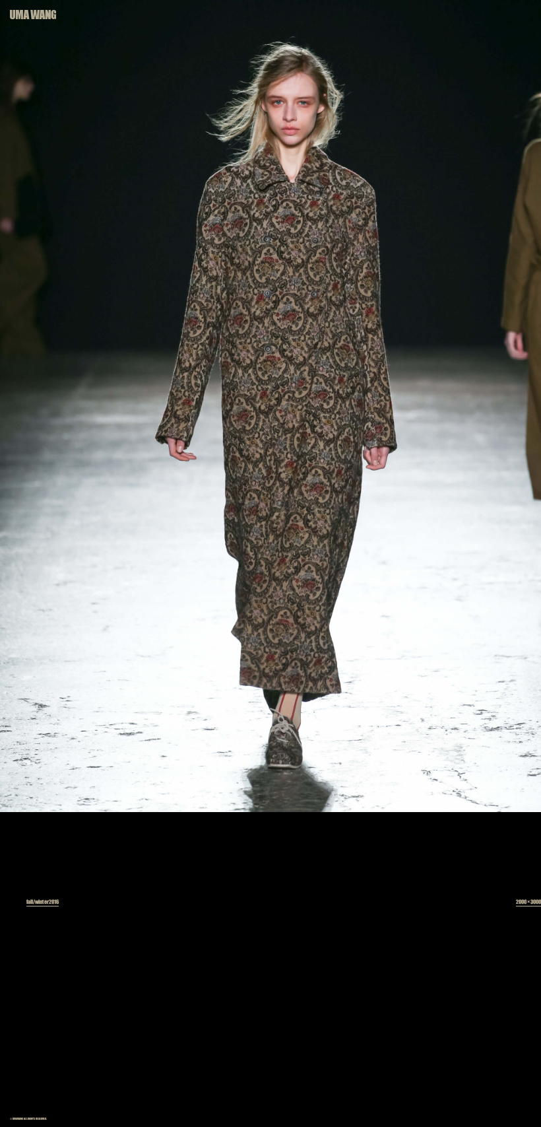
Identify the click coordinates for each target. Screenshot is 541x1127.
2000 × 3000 (528, 901)
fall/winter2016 (42, 901)
